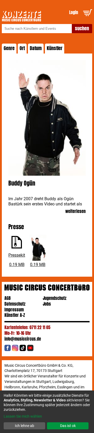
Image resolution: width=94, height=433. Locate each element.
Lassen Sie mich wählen (23, 416)
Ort (22, 48)
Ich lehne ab (24, 426)
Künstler (54, 48)
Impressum (14, 310)
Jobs (47, 304)
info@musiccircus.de (22, 339)
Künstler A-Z (14, 315)
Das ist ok (68, 426)
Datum (36, 48)
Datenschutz (14, 304)
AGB (7, 298)
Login (73, 12)
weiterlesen (75, 211)
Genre (9, 48)
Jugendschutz (54, 298)
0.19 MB (17, 264)
